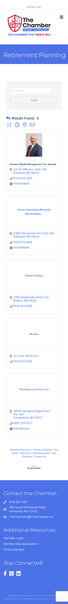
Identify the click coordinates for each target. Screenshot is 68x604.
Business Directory (21, 449)
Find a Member (14, 549)
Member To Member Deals (35, 453)
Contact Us (40, 456)
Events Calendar (42, 449)
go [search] (35, 100)
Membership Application (20, 544)
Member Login (34, 7)
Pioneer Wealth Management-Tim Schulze (33, 164)
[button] (8, 118)
